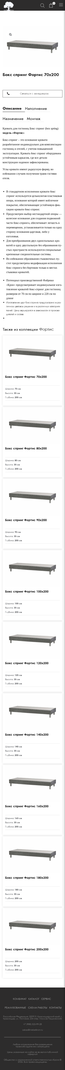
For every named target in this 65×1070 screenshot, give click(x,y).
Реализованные (15, 1007)
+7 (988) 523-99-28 (32, 1024)
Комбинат (19, 998)
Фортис (46, 329)
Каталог (33, 998)
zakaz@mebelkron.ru (32, 1029)
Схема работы (37, 1007)
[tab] (14, 107)
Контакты (55, 1007)
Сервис (46, 998)
